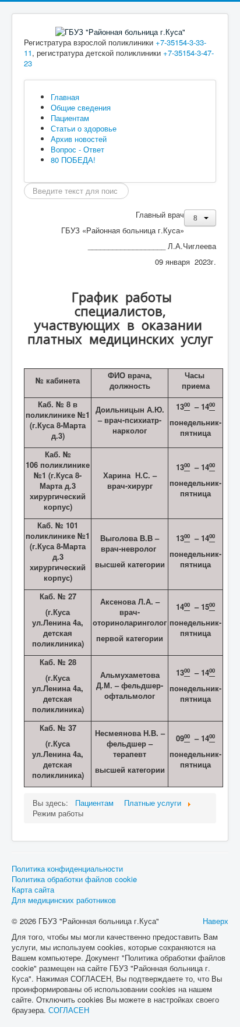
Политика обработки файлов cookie (74, 879)
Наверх (215, 920)
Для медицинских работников (64, 900)
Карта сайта (33, 889)
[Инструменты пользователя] (200, 217)
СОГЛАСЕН (68, 1009)
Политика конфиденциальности (67, 868)
